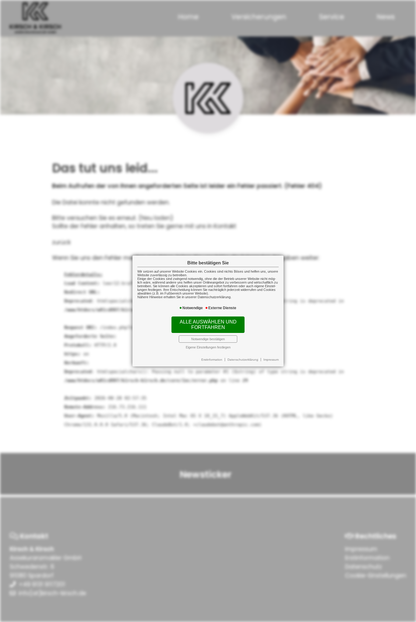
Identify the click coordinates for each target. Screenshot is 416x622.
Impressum (271, 359)
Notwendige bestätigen (208, 339)
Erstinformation (211, 359)
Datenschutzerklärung (242, 359)
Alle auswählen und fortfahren (208, 324)
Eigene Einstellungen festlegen (208, 347)
